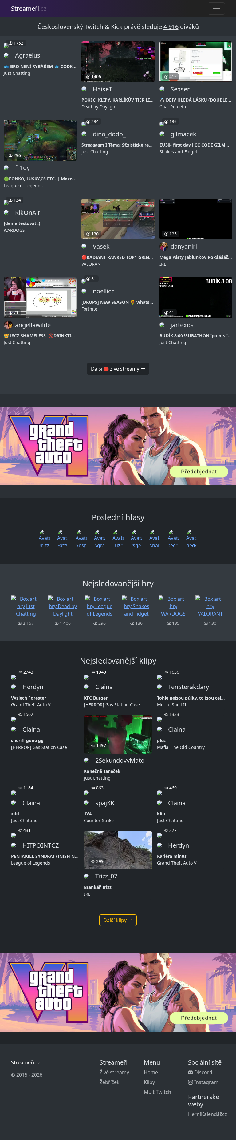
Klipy (149, 1082)
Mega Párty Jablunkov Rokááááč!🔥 (196, 257)
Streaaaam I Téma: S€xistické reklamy (121, 145)
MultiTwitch (157, 1092)
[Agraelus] (99, 538)
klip (161, 814)
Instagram (205, 1082)
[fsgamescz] (136, 538)
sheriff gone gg (27, 740)
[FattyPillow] (62, 538)
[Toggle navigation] (216, 8)
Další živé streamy (115, 368)
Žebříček (110, 1082)
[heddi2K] (191, 538)
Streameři (28, 8)
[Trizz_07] (44, 538)
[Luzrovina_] (118, 538)
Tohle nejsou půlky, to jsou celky (191, 698)
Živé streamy (114, 1072)
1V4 (88, 814)
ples (161, 740)
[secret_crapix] (173, 538)
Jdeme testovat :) (22, 223)
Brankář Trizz (98, 887)
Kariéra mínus (172, 856)
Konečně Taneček (102, 771)
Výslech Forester (28, 698)
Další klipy (115, 920)
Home (151, 1072)
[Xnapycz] (154, 538)
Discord (202, 1072)
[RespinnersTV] (81, 538)
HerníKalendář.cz (207, 1114)
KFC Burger (96, 698)
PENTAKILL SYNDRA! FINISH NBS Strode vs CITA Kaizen (69, 856)
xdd (15, 814)
